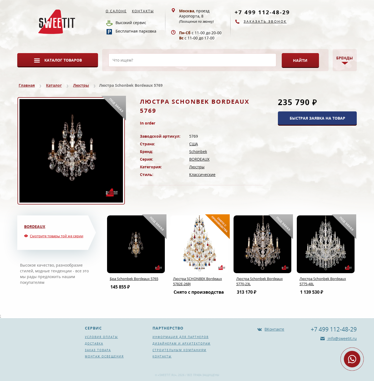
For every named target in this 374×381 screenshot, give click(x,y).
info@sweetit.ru (342, 338)
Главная (27, 85)
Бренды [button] (344, 57)
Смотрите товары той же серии (56, 235)
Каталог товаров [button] (63, 60)
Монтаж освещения (104, 356)
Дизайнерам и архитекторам (182, 343)
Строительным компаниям (179, 350)
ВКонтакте (274, 329)
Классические (202, 174)
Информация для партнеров (181, 337)
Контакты (143, 11)
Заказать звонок (265, 21)
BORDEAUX (199, 159)
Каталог (54, 85)
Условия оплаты (101, 337)
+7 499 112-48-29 (262, 12)
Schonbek (198, 151)
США (193, 143)
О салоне (116, 11)
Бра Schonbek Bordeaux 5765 (134, 278)
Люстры (81, 85)
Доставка (94, 343)
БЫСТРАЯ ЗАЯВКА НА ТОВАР (317, 118)
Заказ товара (98, 350)
